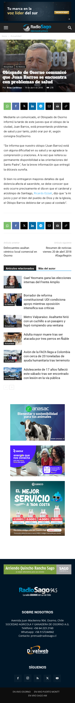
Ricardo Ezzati (43, 193)
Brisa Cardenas (14, 87)
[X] (24, 106)
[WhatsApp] (7, 106)
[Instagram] (27, 678)
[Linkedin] (32, 106)
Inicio (4, 36)
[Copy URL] (66, 106)
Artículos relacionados (20, 268)
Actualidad (16, 36)
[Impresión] (57, 106)
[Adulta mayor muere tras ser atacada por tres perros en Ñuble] (13, 338)
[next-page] (11, 387)
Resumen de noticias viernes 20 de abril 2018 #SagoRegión (57, 251)
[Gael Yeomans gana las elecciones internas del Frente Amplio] (13, 282)
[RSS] (37, 678)
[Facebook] (15, 106)
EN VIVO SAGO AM (37, 695)
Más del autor (46, 268)
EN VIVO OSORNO (22, 691)
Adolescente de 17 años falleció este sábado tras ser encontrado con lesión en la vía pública (46, 374)
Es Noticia (20, 66)
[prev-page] (6, 387)
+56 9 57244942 (44, 632)
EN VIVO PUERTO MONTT (47, 691)
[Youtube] (57, 678)
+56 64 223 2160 (43, 628)
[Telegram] (40, 106)
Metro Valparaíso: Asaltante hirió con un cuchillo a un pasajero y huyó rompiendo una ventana (46, 321)
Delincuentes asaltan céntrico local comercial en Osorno (20, 251)
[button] (6, 28)
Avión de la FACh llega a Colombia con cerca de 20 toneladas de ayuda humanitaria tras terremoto (47, 356)
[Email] (49, 106)
